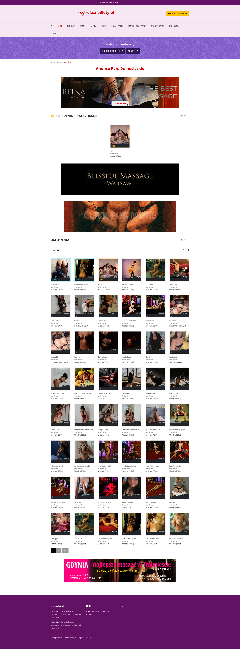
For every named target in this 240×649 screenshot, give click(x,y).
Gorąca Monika (103, 430)
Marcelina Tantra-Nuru (59, 502)
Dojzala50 (54, 357)
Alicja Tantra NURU (105, 502)
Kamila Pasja (126, 357)
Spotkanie (173, 357)
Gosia (148, 357)
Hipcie (55, 33)
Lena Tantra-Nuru (152, 466)
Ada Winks (78, 539)
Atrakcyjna (54, 539)
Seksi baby (173, 284)
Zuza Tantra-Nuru (175, 466)
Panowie (71, 26)
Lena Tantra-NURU (129, 321)
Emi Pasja (77, 357)
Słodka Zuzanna (104, 393)
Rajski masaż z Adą (152, 284)
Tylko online (78, 502)
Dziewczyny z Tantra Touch (131, 430)
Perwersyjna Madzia (153, 430)
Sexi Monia (55, 430)
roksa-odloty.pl (70, 638)
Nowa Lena (55, 284)
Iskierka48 (173, 321)
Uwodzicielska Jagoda (177, 430)
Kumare (172, 502)
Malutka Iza (173, 393)
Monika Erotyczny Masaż (83, 430)
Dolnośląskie (111, 50)
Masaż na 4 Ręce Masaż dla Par (83, 393)
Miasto (132, 50)
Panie (60, 26)
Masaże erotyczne (137, 26)
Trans (83, 26)
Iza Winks (125, 393)
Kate (111, 151)
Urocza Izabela (151, 393)
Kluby (103, 26)
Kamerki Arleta (127, 502)
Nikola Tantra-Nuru (129, 466)
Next (65, 550)
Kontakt (89, 614)
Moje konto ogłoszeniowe (109, 2)
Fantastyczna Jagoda (82, 466)
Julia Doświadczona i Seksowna (178, 539)
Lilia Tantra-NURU (152, 539)
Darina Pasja (102, 357)
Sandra (77, 321)
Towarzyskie (117, 26)
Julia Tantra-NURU (104, 466)
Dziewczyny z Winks (58, 393)
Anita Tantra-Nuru (152, 502)
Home (53, 62)
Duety (93, 26)
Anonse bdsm (157, 26)
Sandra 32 (102, 321)
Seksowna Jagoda (57, 466)
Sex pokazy (174, 26)
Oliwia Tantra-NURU (105, 539)
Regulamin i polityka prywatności (98, 611)
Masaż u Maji (55, 321)
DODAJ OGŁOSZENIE (179, 13)
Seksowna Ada (127, 284)
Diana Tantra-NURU (81, 284)
